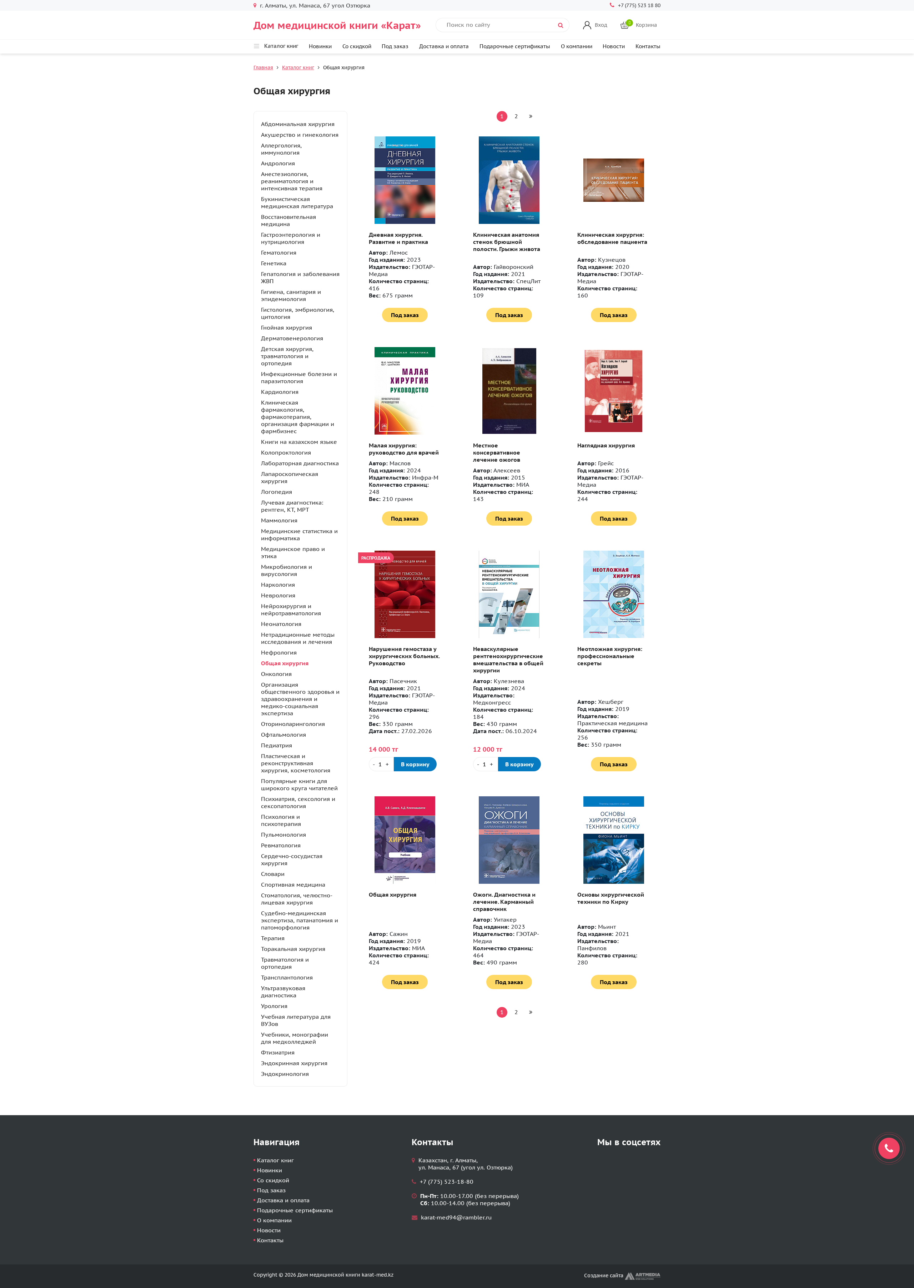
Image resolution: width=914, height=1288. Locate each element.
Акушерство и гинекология (299, 134)
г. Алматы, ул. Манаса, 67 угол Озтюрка (315, 5)
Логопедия (276, 491)
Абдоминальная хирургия (298, 123)
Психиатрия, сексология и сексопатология (298, 802)
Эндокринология (285, 1073)
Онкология (276, 673)
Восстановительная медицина (288, 220)
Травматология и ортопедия (285, 963)
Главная (263, 67)
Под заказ (395, 46)
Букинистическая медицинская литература (297, 202)
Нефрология (279, 652)
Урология (274, 1005)
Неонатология (281, 623)
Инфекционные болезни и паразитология (299, 377)
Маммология (279, 520)
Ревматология (281, 845)
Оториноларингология (293, 723)
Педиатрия (276, 745)
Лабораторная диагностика (300, 463)
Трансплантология (287, 977)
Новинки (320, 46)
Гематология (278, 252)
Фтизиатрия (278, 1052)
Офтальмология (283, 734)
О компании (576, 46)
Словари (273, 873)
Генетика (273, 263)
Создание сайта (604, 1275)
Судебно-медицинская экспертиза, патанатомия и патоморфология (299, 920)
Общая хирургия (284, 663)
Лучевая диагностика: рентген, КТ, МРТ (292, 506)
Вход (601, 25)
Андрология (278, 163)
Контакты (648, 46)
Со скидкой (356, 46)
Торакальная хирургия (293, 948)
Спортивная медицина (293, 884)
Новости (614, 46)
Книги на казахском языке (299, 441)
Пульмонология (283, 834)
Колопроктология (286, 452)
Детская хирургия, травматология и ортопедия (287, 356)
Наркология (278, 584)
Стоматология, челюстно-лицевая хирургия (296, 899)
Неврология (278, 595)
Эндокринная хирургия (294, 1063)
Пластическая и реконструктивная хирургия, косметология (295, 763)
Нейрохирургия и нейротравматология (291, 609)
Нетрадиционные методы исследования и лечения (298, 638)
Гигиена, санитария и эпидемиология (291, 295)
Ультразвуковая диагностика (283, 991)
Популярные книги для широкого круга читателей (299, 784)
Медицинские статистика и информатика (299, 534)
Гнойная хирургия (286, 327)
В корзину (415, 764)
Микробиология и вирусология (286, 570)
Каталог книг (298, 67)
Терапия (273, 938)
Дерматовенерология (292, 338)
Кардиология (279, 391)
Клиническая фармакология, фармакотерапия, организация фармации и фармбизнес (297, 417)
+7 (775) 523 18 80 (639, 5)
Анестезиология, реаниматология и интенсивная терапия (291, 181)
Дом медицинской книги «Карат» (337, 25)
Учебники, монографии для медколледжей (294, 1038)
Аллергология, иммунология (281, 149)
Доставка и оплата (444, 46)
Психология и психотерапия (281, 820)
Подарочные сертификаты (514, 46)
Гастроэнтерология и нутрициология (290, 238)
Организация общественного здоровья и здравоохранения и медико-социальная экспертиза (300, 699)
